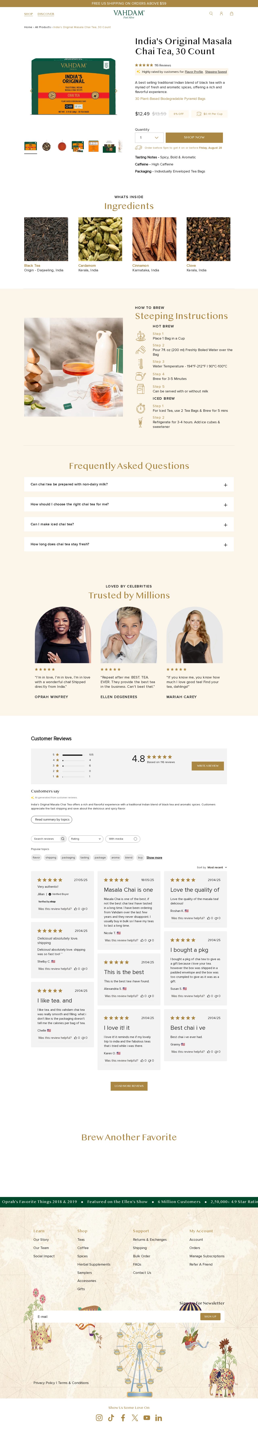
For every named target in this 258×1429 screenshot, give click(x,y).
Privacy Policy (45, 1383)
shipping (51, 857)
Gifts (81, 1289)
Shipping (140, 1248)
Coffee (83, 1248)
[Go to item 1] (30, 147)
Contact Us (142, 1272)
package (100, 857)
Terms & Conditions (74, 1383)
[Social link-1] (99, 1417)
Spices (82, 1256)
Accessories (86, 1280)
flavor (36, 857)
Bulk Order (141, 1256)
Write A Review (207, 766)
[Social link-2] (111, 1417)
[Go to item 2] (46, 147)
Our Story (41, 1239)
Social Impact (44, 1256)
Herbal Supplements (93, 1264)
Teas (81, 1239)
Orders (194, 1248)
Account (196, 1239)
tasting (85, 857)
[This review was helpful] (75, 909)
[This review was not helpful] (83, 909)
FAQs (137, 1264)
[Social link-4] (135, 1417)
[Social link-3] (123, 1417)
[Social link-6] (159, 1417)
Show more (154, 858)
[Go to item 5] (93, 147)
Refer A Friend (200, 1264)
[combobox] (86, 839)
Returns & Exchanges (150, 1239)
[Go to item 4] (77, 147)
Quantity (142, 129)
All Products (43, 27)
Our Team (41, 1248)
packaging (68, 857)
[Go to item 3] (62, 147)
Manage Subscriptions (207, 1256)
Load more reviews (129, 1086)
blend (128, 857)
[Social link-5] (147, 1417)
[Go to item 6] (109, 147)
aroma (115, 857)
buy (140, 857)
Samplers (84, 1272)
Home (28, 27)
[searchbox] (45, 839)
